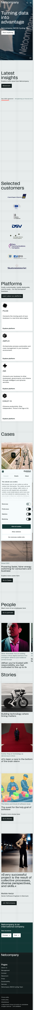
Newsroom (6, 86)
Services (4, 994)
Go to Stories (7, 829)
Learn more (5, 179)
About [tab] (27, 476)
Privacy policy (5, 1007)
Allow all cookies (16, 526)
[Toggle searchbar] (27, 3)
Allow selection (16, 531)
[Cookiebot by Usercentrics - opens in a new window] (23, 471)
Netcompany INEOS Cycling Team (12, 997)
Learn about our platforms (12, 306)
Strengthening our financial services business (19, 98)
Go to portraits (8, 623)
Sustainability (5, 991)
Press (3, 988)
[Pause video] (29, 58)
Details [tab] (16, 476)
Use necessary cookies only (16, 537)
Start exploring (8, 32)
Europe (5, 945)
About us (4, 977)
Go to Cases (7, 590)
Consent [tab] (5, 476)
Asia (15, 945)
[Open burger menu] (31, 3)
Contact (3, 983)
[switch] (28, 509)
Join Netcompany (9, 916)
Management (5, 980)
